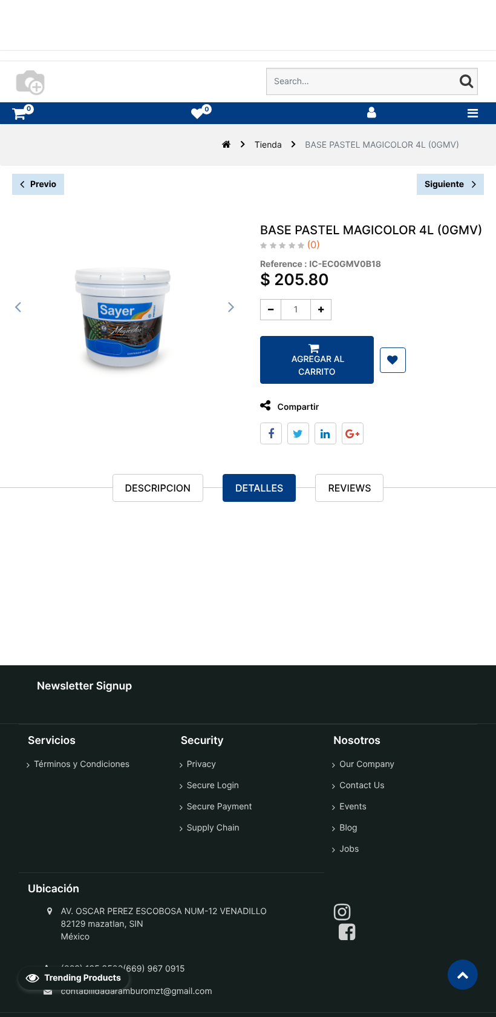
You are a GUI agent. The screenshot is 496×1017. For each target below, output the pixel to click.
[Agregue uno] (320, 309)
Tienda (268, 145)
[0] (18, 113)
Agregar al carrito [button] (316, 365)
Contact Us (361, 785)
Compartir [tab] (297, 407)
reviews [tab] (349, 488)
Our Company (366, 764)
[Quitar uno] (270, 309)
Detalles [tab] (259, 488)
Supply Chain (213, 828)
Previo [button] (43, 184)
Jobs (349, 849)
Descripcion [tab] (158, 488)
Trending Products (81, 978)
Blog (348, 828)
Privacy (201, 764)
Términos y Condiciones (81, 764)
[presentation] (18, 307)
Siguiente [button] (445, 184)
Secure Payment (219, 806)
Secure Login (213, 785)
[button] (393, 360)
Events (353, 806)
